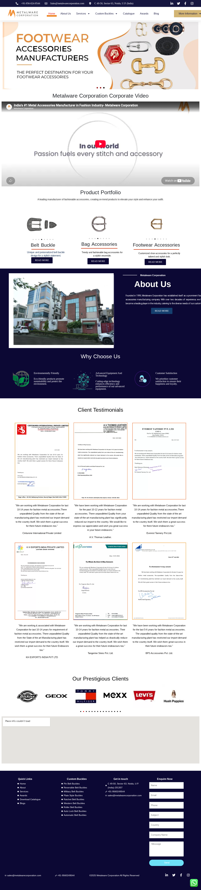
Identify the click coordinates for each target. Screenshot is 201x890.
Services (81, 13)
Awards (144, 13)
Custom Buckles (104, 13)
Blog (156, 13)
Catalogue (129, 13)
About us (65, 13)
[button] (97, 87)
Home (51, 13)
